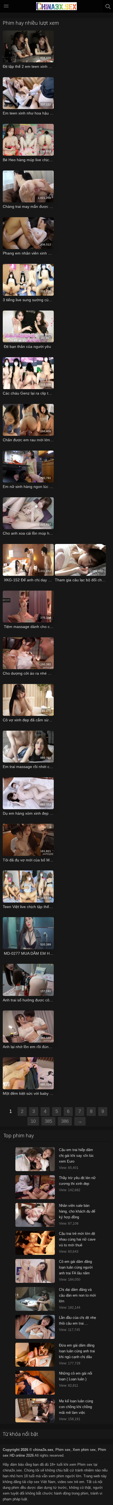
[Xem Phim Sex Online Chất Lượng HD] (56, 7)
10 (33, 1121)
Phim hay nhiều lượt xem (31, 22)
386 (65, 1121)
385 (48, 1121)
